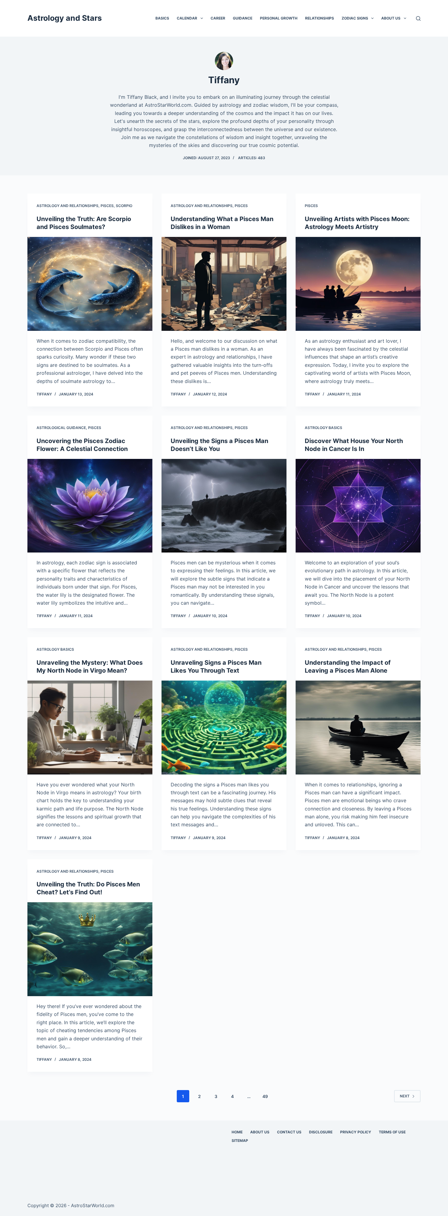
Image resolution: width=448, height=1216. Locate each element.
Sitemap (240, 1140)
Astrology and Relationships (67, 205)
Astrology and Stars (64, 18)
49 (265, 1096)
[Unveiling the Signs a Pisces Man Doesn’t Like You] (224, 506)
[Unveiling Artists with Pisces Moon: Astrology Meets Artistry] (358, 284)
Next (405, 1096)
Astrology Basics (323, 427)
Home (237, 1132)
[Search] (418, 18)
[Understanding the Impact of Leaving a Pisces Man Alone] (358, 727)
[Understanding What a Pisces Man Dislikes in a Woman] (224, 284)
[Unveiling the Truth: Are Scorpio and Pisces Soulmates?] (89, 284)
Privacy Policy (355, 1132)
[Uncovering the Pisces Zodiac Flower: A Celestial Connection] (89, 506)
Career (218, 18)
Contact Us (289, 1132)
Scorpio (124, 205)
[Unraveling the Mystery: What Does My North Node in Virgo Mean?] (89, 727)
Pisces (107, 205)
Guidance (242, 18)
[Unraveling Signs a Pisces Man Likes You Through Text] (224, 727)
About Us (390, 18)
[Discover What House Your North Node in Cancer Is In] (358, 506)
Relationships (319, 18)
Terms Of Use (392, 1132)
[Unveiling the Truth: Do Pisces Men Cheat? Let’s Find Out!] (89, 949)
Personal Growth (278, 18)
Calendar (187, 18)
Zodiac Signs (355, 18)
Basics (162, 18)
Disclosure (320, 1132)
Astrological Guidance (61, 427)
